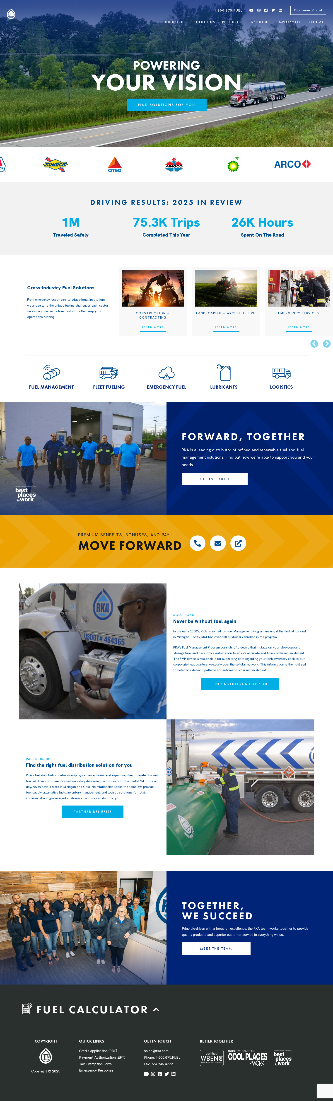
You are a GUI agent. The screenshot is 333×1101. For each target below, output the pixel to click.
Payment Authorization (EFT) (102, 1057)
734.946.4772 (162, 1064)
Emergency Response (96, 1070)
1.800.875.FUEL (168, 1057)
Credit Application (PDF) (98, 1050)
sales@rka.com (156, 1050)
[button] (314, 344)
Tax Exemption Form (95, 1064)
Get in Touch (157, 1041)
